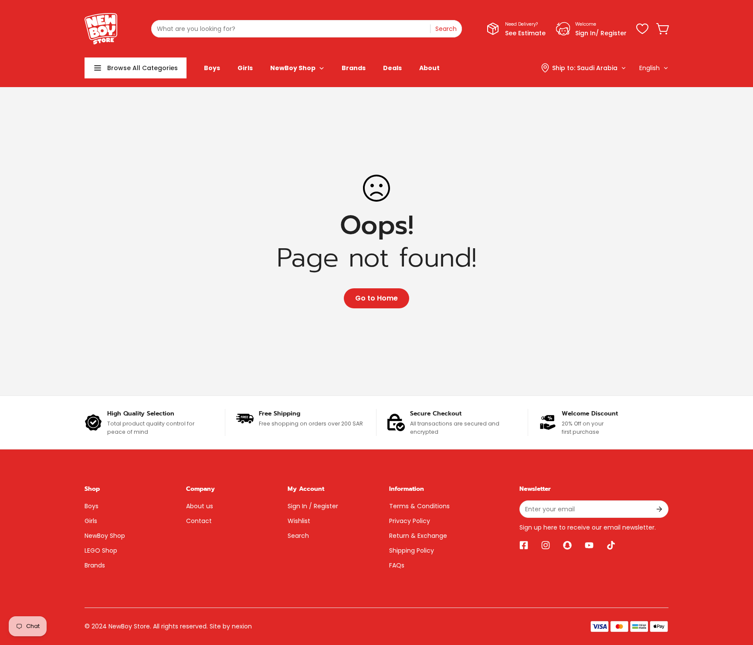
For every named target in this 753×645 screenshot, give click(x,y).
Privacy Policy (409, 521)
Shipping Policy (411, 550)
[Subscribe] (658, 509)
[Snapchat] (567, 545)
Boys (91, 506)
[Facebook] (523, 545)
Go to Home (376, 298)
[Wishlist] (642, 29)
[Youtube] (589, 545)
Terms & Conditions (419, 506)
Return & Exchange (418, 535)
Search (298, 535)
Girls (91, 521)
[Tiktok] (611, 545)
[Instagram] (545, 545)
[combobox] (306, 28)
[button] (663, 29)
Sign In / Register (313, 506)
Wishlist (299, 521)
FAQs (396, 565)
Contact (199, 521)
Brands (95, 565)
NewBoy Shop (105, 535)
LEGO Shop (101, 550)
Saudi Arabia (597, 68)
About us (199, 506)
